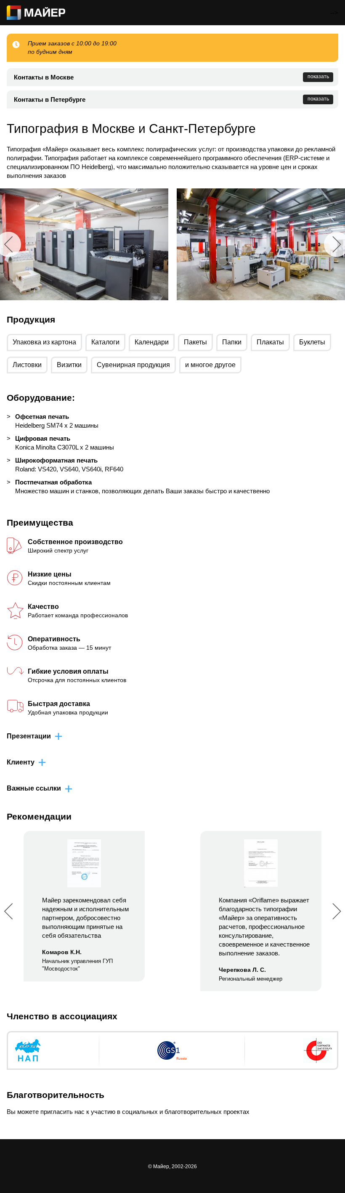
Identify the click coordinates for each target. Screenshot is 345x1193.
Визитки (69, 364)
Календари (152, 342)
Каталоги (105, 342)
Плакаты (270, 342)
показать (318, 76)
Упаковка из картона (44, 342)
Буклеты (312, 342)
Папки (232, 342)
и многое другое (210, 364)
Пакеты (195, 342)
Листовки (27, 364)
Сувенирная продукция (133, 364)
